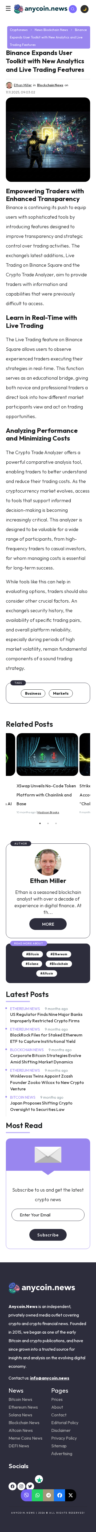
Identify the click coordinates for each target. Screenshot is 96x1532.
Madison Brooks (48, 812)
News (39, 30)
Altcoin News (21, 1430)
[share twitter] (71, 1495)
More (48, 924)
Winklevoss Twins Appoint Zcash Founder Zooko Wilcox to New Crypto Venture (47, 1082)
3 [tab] (56, 823)
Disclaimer (61, 1430)
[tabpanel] (48, 774)
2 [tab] (48, 823)
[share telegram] (48, 1495)
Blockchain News (55, 30)
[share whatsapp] (37, 1495)
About (57, 1407)
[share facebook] (59, 1495)
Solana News (20, 1414)
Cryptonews (19, 30)
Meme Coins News (25, 1438)
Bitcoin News (23, 1097)
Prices (57, 1399)
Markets (61, 693)
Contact (58, 1414)
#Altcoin (46, 973)
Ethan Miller (48, 881)
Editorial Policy (64, 1422)
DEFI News (19, 1445)
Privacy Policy (64, 1438)
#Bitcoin (32, 954)
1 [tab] (40, 823)
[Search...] (73, 9)
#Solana (32, 964)
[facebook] (13, 1486)
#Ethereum (58, 954)
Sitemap (59, 1445)
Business (33, 693)
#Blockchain (59, 964)
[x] (30, 1486)
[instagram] (21, 1486)
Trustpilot (39, 1479)
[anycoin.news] (42, 1291)
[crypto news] (47, 754)
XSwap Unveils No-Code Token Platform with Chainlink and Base (46, 794)
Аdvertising (61, 1453)
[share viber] (26, 1495)
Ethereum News (25, 1008)
